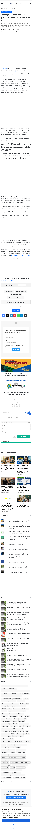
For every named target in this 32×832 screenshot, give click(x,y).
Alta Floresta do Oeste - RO (23, 691)
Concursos (4, 711)
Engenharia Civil (5, 723)
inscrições (9, 736)
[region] (16, 819)
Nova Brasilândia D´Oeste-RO (8, 752)
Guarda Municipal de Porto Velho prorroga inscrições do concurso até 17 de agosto (7, 488)
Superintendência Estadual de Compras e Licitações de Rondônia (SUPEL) (16, 301)
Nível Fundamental (13, 754)
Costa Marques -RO (19, 713)
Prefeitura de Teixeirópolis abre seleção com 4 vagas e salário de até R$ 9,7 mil (23, 488)
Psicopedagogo (5, 767)
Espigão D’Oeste (13, 726)
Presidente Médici (14, 762)
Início (3, 8)
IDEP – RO (27, 733)
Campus (16, 703)
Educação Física (23, 718)
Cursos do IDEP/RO (14, 716)
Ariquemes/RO (14, 693)
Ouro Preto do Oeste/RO (14, 757)
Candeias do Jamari (24, 703)
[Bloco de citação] (13, 422)
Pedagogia (23, 757)
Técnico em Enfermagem (19, 775)
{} (18, 422)
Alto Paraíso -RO (5, 693)
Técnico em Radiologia (6, 777)
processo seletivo (12, 72)
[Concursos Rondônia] (16, 4)
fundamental (20, 728)
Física (27, 731)
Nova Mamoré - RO (21, 752)
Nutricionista (4, 754)
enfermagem (14, 721)
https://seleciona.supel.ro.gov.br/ (20, 255)
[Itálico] (4, 422)
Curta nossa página (7, 782)
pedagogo (4, 760)
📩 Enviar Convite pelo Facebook (15, 797)
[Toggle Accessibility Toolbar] (29, 413)
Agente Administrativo (11, 688)
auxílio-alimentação (17, 698)
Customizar (16, 824)
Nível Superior (22, 754)
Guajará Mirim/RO (5, 733)
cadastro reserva (20, 701)
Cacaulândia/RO (5, 701)
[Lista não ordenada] (11, 422)
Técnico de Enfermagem (7, 775)
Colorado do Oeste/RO (6, 708)
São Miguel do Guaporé (7, 772)
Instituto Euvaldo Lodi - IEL (7, 738)
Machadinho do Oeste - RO (21, 744)
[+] (20, 422)
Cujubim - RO (5, 716)
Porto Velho (4, 68)
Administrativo (5, 686)
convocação (10, 713)
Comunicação (16, 708)
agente (3, 688)
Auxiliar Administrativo (6, 698)
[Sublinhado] (6, 422)
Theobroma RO (17, 772)
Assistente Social (5, 696)
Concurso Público (25, 708)
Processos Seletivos (10, 8)
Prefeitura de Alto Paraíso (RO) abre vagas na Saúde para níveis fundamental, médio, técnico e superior (8, 506)
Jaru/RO (3, 744)
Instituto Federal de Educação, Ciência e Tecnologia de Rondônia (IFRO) (15, 742)
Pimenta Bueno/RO (12, 760)
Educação (16, 718)
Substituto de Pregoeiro (16, 298)
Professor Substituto (16, 765)
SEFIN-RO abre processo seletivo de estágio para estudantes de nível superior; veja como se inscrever (19, 538)
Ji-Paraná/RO (10, 744)
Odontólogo (4, 757)
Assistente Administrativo (24, 693)
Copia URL (16, 310)
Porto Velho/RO (16, 294)
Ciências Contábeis (21, 706)
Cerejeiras (4, 706)
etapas (20, 726)
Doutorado (26, 716)
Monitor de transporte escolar (8, 747)
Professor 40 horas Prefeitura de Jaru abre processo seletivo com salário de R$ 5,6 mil (23, 506)
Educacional (8, 718)
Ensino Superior (21, 291)
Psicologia (25, 765)
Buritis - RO (26, 698)
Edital (3, 718)
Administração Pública (22, 686)
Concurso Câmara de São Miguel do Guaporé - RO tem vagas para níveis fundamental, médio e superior (20, 526)
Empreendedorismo (6, 721)
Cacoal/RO (13, 701)
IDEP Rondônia (20, 733)
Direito (21, 716)
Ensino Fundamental (24, 723)
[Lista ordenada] (10, 422)
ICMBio (12, 733)
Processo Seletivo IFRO (25, 762)
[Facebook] (3, 315)
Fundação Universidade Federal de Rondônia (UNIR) (13, 731)
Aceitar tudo (16, 820)
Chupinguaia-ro (11, 706)
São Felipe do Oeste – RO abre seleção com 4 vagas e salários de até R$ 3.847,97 (8, 468)
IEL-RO (3, 736)
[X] (7, 315)
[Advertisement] (16, 51)
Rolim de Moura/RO (21, 767)
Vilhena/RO (23, 777)
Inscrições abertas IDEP (18, 736)
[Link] (17, 422)
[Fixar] (8, 422)
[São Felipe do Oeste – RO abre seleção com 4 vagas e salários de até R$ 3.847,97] (8, 460)
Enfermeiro (21, 721)
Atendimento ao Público (16, 696)
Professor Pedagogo (6, 765)
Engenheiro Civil (14, 723)
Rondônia (4, 770)
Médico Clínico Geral (21, 749)
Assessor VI (9, 291)
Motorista (18, 747)
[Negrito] (2, 422)
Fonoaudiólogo (13, 728)
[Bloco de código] (15, 422)
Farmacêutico (27, 726)
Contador (4, 713)
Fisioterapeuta (5, 728)
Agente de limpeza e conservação (9, 691)
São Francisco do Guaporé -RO (14, 770)
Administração (13, 686)
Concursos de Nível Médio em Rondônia (16, 711)
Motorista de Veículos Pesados (8, 749)
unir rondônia (16, 777)
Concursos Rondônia (6, 29)
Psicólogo (12, 767)
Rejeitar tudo (16, 828)
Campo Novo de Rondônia (7, 703)
